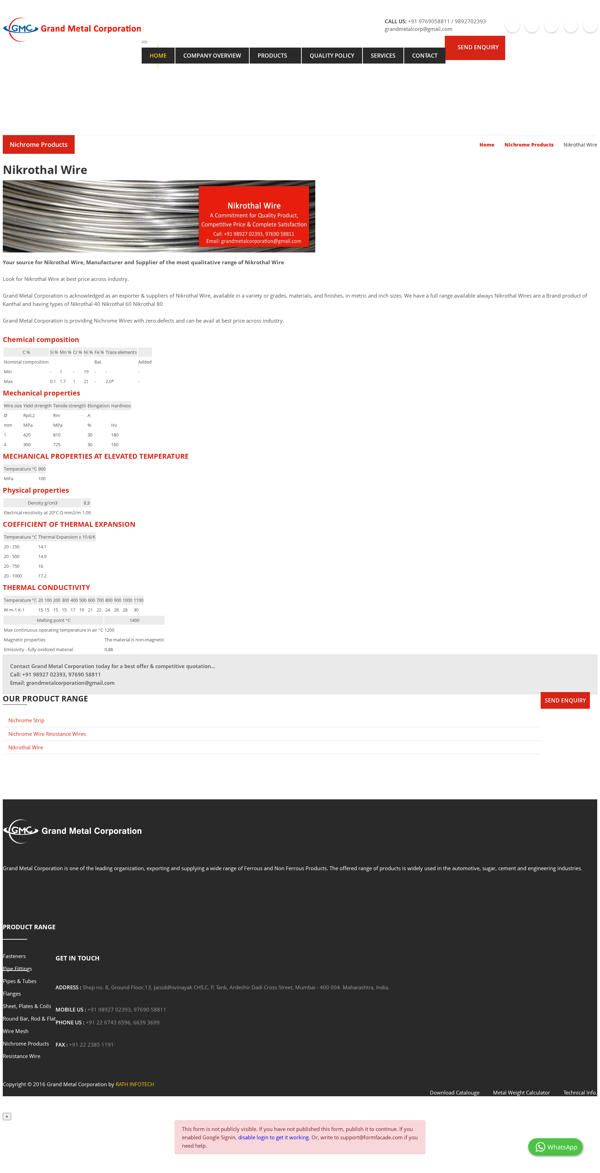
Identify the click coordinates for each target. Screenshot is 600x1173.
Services (383, 55)
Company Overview (212, 55)
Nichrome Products (39, 144)
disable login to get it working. (274, 1137)
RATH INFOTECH (135, 1084)
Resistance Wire (21, 1056)
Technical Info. (580, 1092)
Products (272, 55)
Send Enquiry (478, 47)
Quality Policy (332, 55)
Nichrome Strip (26, 720)
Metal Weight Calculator (521, 1092)
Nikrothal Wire (25, 747)
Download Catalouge (455, 1092)
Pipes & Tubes (19, 981)
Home (158, 55)
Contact (425, 55)
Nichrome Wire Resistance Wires (47, 733)
